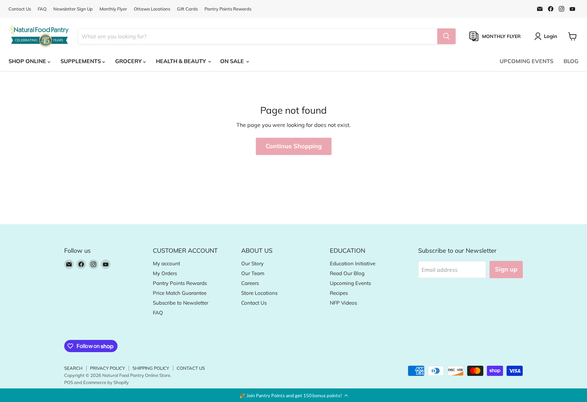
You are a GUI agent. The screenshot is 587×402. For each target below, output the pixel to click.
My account (166, 263)
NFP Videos (343, 303)
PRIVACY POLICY (107, 368)
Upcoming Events (350, 283)
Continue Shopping (294, 146)
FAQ (42, 9)
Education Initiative (352, 263)
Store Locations (259, 293)
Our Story (252, 263)
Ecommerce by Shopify (106, 382)
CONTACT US (191, 368)
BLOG (571, 61)
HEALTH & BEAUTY (181, 61)
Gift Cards (187, 9)
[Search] (446, 36)
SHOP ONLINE (28, 61)
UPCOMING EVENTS (526, 61)
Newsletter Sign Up (73, 9)
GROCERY (129, 61)
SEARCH (73, 368)
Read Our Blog (347, 273)
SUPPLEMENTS (81, 61)
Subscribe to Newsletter (180, 303)
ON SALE (232, 61)
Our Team (252, 273)
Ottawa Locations (152, 9)
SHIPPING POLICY (150, 368)
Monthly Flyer (113, 9)
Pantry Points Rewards (227, 9)
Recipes (339, 293)
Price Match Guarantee (180, 293)
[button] (293, 395)
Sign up (506, 269)
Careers (250, 283)
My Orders (165, 273)
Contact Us (19, 9)
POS (68, 382)
